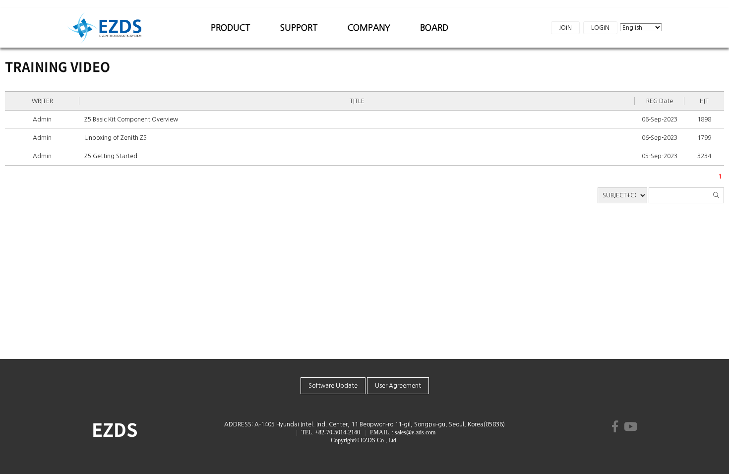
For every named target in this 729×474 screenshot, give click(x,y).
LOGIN (600, 28)
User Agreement (398, 386)
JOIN (565, 28)
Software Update (333, 386)
